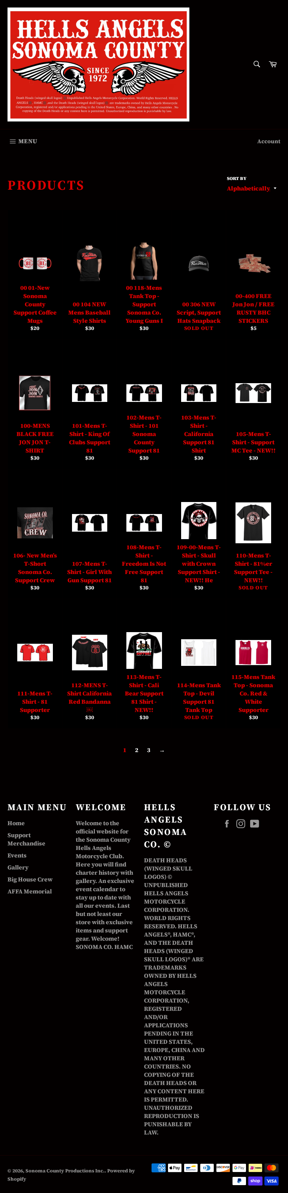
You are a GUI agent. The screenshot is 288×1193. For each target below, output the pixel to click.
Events (17, 855)
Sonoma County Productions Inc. (65, 1171)
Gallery (18, 867)
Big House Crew (30, 879)
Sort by (236, 178)
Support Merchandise (26, 839)
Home (16, 823)
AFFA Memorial (30, 891)
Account (268, 141)
